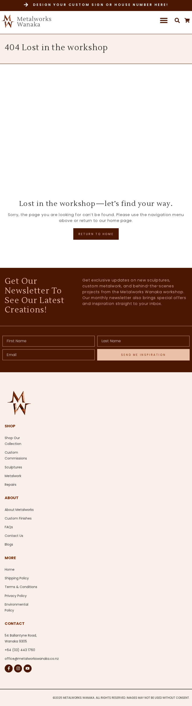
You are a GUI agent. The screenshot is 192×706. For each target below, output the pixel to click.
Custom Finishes (18, 518)
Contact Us (14, 535)
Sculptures (13, 467)
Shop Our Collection (13, 441)
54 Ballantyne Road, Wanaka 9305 (21, 638)
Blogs (9, 544)
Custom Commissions (16, 455)
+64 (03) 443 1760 (20, 650)
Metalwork (13, 476)
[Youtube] (28, 668)
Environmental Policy (16, 607)
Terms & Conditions (21, 587)
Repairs (10, 484)
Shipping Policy (17, 578)
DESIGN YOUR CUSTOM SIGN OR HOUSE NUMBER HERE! (101, 4)
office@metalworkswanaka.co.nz (27, 658)
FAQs (9, 527)
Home (10, 569)
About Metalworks (19, 509)
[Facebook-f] (9, 668)
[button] (164, 20)
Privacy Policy (16, 595)
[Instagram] (18, 668)
